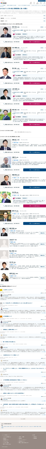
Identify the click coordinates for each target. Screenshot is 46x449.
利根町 (2, 427)
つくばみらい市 (31, 426)
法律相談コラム (6, 439)
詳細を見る (42, 244)
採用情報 (35, 438)
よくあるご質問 (6, 442)
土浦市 (14, 230)
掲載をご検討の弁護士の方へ (24, 442)
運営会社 (35, 436)
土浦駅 (19, 230)
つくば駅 (23, 177)
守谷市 (19, 426)
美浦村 (35, 426)
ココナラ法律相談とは (7, 436)
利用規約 (20, 438)
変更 (44, 15)
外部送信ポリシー (22, 441)
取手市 (11, 426)
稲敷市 (17, 160)
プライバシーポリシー (22, 439)
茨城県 (14, 142)
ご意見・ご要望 (21, 436)
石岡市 (5, 426)
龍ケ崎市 (8, 426)
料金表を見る (25, 54)
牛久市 (13, 426)
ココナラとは (5, 441)
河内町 (40, 426)
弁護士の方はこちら (42, 0)
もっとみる (23, 418)
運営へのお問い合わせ (7, 444)
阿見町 (17, 142)
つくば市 (17, 177)
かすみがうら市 (16, 30)
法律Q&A (4, 438)
